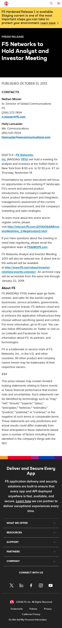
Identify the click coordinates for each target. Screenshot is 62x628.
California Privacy (31, 614)
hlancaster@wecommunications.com (26, 137)
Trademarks (16, 608)
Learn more (48, 23)
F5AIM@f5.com (37, 247)
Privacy (48, 608)
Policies (33, 608)
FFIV (24, 159)
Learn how (23, 501)
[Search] (51, 3)
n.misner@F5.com (13, 116)
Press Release (13, 36)
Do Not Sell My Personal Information (28, 619)
